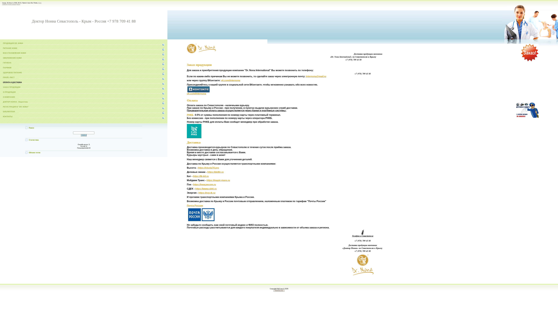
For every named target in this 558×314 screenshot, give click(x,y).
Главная (4, 4)
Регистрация (12, 4)
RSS (40, 3)
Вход (18, 4)
